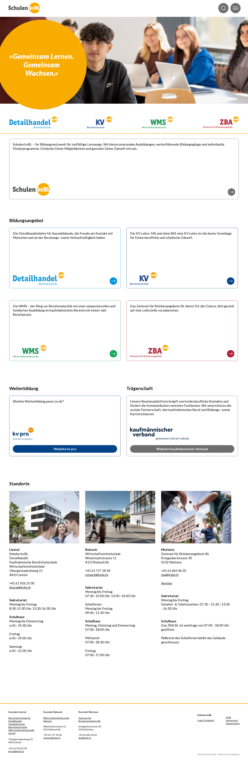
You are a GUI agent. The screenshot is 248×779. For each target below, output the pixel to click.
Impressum (232, 720)
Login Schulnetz (205, 720)
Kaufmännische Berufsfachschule (17, 726)
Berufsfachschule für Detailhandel (19, 719)
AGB (228, 717)
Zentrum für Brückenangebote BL (89, 719)
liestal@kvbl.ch (20, 587)
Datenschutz (233, 723)
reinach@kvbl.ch (96, 575)
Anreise (166, 583)
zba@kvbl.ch (169, 575)
